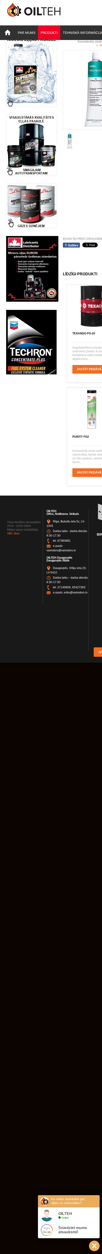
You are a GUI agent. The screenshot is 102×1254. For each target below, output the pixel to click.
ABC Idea (13, 533)
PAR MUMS (26, 33)
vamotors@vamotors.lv (61, 550)
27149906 (64, 587)
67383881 (64, 540)
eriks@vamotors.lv (76, 592)
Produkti (49, 33)
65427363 (78, 587)
